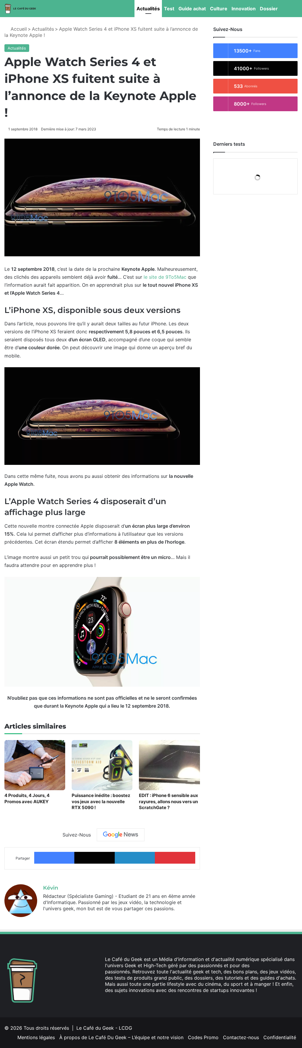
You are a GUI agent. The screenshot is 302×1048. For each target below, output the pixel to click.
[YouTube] (129, 1001)
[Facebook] (54, 858)
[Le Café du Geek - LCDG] (20, 9)
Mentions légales (36, 1037)
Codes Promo (203, 1037)
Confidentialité (279, 1037)
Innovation (244, 9)
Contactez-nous (241, 1037)
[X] (94, 858)
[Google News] (121, 834)
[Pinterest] (175, 858)
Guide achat (192, 9)
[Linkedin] (135, 858)
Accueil (18, 29)
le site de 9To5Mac (165, 277)
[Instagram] (136, 1001)
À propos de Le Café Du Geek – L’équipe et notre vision (121, 1037)
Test (169, 9)
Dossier (269, 9)
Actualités (148, 9)
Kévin (50, 888)
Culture (218, 9)
